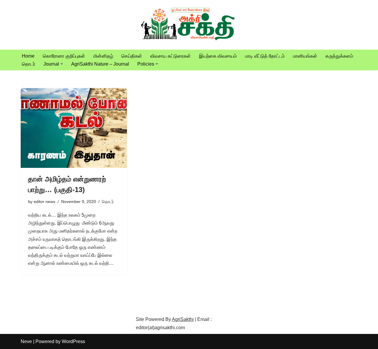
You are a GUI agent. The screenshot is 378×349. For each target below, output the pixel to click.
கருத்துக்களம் (339, 56)
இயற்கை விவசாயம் (218, 56)
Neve (26, 341)
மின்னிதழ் (103, 56)
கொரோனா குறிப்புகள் (64, 56)
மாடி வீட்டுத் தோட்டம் (265, 56)
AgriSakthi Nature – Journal (100, 63)
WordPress (73, 341)
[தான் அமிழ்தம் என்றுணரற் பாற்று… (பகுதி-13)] (74, 128)
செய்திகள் (131, 56)
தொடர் (28, 63)
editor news (44, 201)
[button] (62, 64)
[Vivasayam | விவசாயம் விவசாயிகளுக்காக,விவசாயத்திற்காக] (189, 24)
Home (28, 56)
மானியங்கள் (305, 56)
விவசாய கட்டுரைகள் (170, 56)
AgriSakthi (183, 319)
